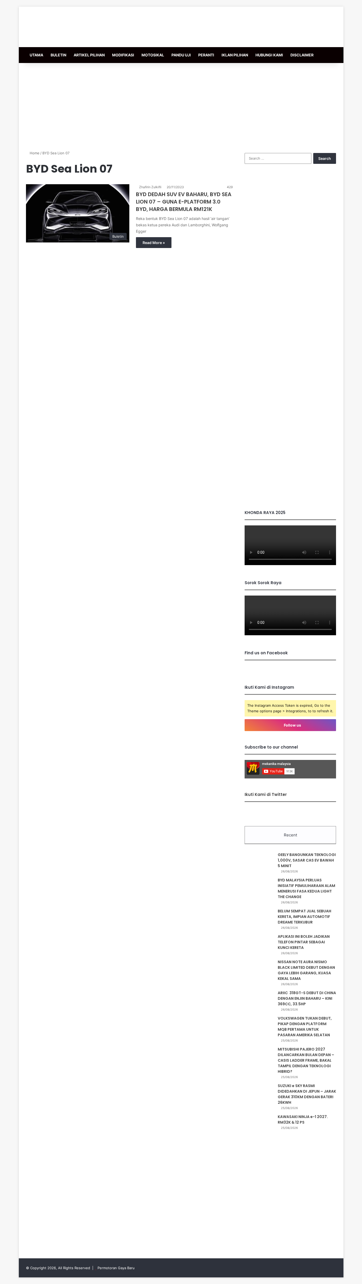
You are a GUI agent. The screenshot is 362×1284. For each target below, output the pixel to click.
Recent (290, 834)
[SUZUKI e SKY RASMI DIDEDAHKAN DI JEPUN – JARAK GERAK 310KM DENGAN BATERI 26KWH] (259, 1093)
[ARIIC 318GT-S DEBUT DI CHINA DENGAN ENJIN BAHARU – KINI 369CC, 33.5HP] (259, 1000)
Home (34, 153)
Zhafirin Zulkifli (150, 187)
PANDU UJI (181, 55)
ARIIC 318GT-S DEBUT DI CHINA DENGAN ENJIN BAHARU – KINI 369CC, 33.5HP (307, 998)
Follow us (292, 725)
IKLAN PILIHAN (235, 55)
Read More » (154, 242)
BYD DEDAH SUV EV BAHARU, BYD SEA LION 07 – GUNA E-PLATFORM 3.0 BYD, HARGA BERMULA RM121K (183, 202)
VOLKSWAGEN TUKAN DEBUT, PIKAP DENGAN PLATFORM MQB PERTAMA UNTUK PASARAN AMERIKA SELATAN (305, 1027)
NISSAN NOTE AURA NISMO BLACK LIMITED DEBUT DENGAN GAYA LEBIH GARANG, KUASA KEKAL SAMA (306, 970)
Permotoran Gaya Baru (116, 1268)
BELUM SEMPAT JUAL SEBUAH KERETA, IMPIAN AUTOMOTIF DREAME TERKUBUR (304, 916)
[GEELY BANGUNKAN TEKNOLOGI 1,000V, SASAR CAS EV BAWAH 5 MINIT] (259, 862)
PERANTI (206, 55)
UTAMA (36, 55)
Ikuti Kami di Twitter (266, 794)
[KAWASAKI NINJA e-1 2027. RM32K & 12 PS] (259, 1124)
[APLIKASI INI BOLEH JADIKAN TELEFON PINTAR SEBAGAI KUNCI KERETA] (259, 944)
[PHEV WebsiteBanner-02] (290, 387)
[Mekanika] (61, 27)
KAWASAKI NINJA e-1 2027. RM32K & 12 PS (303, 1119)
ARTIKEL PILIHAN (89, 55)
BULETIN (58, 55)
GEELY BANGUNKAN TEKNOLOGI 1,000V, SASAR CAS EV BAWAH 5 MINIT (307, 860)
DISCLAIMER (302, 55)
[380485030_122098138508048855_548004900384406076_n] (290, 494)
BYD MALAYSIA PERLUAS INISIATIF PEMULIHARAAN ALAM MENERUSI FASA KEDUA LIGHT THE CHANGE (306, 888)
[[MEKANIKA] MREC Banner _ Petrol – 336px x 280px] (290, 252)
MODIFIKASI (123, 55)
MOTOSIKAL (153, 55)
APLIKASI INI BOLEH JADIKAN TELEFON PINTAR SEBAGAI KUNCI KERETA (304, 942)
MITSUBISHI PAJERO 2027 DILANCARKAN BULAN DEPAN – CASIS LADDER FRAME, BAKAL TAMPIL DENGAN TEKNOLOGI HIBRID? (306, 1060)
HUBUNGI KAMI (269, 55)
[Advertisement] (181, 105)
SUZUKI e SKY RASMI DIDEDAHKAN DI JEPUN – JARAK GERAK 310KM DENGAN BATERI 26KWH (307, 1094)
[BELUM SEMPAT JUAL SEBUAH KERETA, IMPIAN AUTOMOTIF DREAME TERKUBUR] (259, 918)
